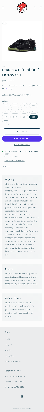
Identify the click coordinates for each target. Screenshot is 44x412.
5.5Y (15, 117)
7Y (6, 123)
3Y (6, 111)
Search (8, 350)
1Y (6, 105)
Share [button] (7, 166)
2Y (24, 105)
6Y (24, 117)
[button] (3, 8)
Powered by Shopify (26, 408)
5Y (6, 117)
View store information (15, 160)
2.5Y (33, 105)
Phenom (18, 408)
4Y (24, 111)
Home (7, 339)
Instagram (9, 356)
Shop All (8, 344)
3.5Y (15, 111)
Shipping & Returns (13, 361)
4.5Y (33, 111)
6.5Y (33, 117)
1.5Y (15, 105)
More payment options (22, 144)
